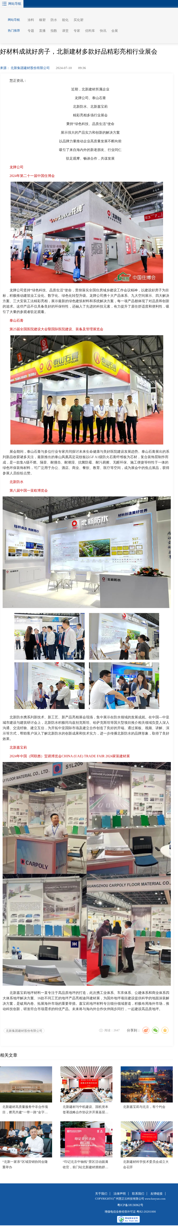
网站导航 (14, 3)
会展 (114, 30)
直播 (42, 30)
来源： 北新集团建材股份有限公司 (25, 68)
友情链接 (156, 1193)
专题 (31, 30)
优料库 (90, 30)
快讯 (103, 30)
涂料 (31, 20)
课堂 (65, 30)
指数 (54, 30)
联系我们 (138, 1193)
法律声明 (120, 1193)
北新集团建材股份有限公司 (24, 1030)
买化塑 (78, 20)
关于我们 (101, 1193)
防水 (54, 20)
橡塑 (42, 20)
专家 (77, 30)
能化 (65, 20)
